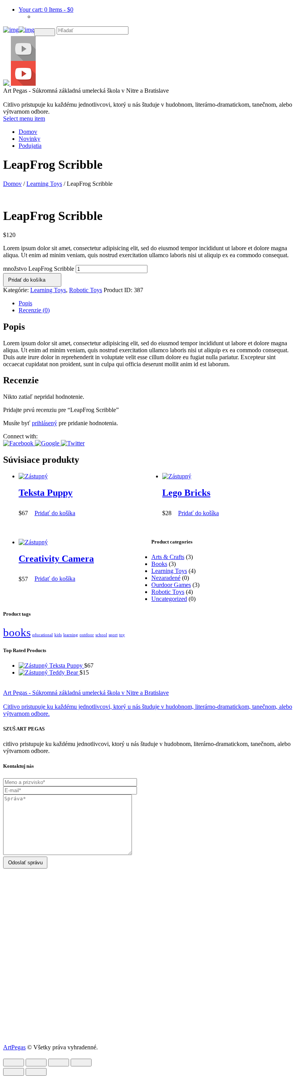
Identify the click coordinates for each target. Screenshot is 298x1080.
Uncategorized (169, 598)
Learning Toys (44, 183)
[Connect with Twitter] (73, 443)
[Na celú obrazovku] (58, 1062)
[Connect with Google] (48, 443)
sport (113, 635)
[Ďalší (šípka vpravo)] (36, 1072)
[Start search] (44, 32)
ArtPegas (14, 1047)
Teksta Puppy (46, 493)
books (17, 632)
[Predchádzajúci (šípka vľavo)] (13, 1072)
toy (122, 635)
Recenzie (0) (34, 310)
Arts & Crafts (167, 557)
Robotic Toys (85, 290)
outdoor (87, 635)
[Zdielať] (36, 1062)
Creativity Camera (56, 559)
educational (42, 635)
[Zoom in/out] (81, 1062)
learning (70, 635)
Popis (25, 303)
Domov (28, 131)
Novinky (29, 138)
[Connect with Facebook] (19, 443)
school (101, 635)
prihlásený (44, 423)
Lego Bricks (186, 493)
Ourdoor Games (171, 585)
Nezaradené (165, 578)
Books (159, 564)
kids (58, 635)
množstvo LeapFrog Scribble (38, 268)
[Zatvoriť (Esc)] (13, 1062)
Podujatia (30, 145)
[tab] (157, 303)
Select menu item (24, 118)
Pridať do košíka (26, 280)
